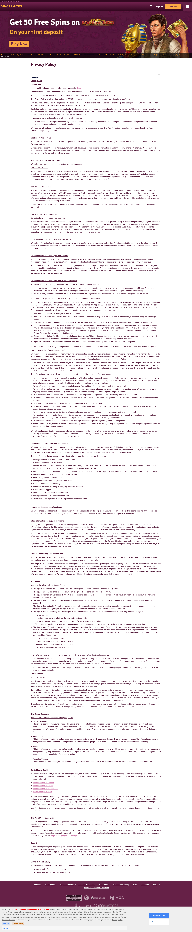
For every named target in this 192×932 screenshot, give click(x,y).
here (79, 88)
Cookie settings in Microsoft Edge (46, 789)
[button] (187, 6)
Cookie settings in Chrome (43, 783)
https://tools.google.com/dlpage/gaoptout (68, 836)
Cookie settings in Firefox (43, 786)
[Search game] (152, 6)
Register (159, 7)
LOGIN (173, 6)
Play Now (19, 43)
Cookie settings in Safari (42, 792)
